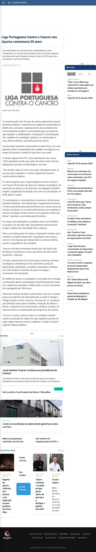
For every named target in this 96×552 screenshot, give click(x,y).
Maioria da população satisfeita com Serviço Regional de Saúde (12, 441)
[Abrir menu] (3, 2)
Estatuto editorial (50, 534)
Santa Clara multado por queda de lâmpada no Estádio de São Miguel (78, 296)
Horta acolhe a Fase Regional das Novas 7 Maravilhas (26, 392)
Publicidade (63, 534)
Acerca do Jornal (35, 534)
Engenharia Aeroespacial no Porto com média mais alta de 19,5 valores (80, 191)
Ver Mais (61, 336)
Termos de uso (50, 538)
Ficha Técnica (38, 538)
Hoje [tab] (71, 74)
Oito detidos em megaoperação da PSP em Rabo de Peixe (47, 441)
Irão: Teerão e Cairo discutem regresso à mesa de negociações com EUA (79, 235)
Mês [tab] (89, 74)
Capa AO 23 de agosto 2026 (80, 98)
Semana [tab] (80, 74)
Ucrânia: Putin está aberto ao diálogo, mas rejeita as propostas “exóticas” (79, 221)
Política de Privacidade (67, 538)
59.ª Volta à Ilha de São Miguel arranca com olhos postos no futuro (79, 282)
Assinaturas (82, 538)
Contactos (86, 534)
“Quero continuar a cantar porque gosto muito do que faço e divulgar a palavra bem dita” (40, 494)
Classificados (75, 534)
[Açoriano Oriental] (7, 540)
